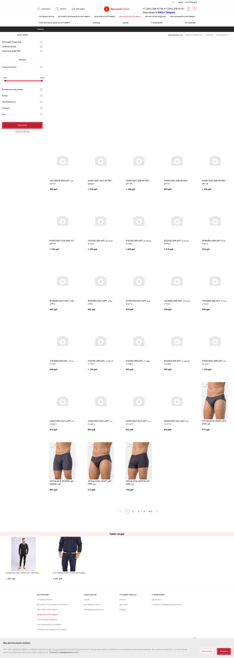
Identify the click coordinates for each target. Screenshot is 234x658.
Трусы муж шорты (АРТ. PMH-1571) (143, 481)
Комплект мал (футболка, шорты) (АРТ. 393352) (113, 181)
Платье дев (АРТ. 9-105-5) (176, 241)
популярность (222, 35)
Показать (22, 125)
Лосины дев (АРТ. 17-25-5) (177, 301)
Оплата (122, 600)
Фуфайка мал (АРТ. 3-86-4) (63, 301)
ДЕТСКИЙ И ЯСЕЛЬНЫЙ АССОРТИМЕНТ (74, 17)
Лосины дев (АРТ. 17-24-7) (62, 361)
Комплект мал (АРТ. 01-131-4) (102, 421)
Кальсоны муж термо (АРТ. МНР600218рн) (25, 573)
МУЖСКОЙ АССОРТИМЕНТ (130, 17)
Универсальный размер (12, 89)
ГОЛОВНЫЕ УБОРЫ (46, 17)
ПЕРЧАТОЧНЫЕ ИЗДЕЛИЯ (155, 17)
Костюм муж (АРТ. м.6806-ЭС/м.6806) (69, 573)
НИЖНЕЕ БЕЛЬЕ (9, 47)
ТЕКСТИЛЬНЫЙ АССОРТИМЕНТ (183, 17)
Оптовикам (190, 23)
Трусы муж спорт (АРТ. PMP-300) (104, 481)
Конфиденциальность (94, 610)
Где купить (157, 600)
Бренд (4, 96)
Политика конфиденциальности (167, 605)
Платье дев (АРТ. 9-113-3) (100, 241)
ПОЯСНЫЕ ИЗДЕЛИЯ (11, 51)
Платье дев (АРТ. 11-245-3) (177, 361)
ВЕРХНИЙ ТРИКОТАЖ (11, 42)
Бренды (96, 23)
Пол (4, 114)
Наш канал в (153, 12)
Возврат (122, 610)
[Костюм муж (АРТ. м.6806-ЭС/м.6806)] (70, 548)
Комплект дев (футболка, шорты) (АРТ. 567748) (150, 181)
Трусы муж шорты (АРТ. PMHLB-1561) (68, 481)
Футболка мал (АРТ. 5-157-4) (140, 301)
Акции (126, 23)
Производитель (9, 102)
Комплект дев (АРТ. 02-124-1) (216, 361)
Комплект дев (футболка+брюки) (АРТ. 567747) (188, 181)
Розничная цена (9, 67)
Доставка (123, 605)
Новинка (6, 108)
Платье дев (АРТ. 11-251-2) (100, 361)
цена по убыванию (194, 35)
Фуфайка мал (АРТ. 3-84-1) (101, 301)
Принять (224, 651)
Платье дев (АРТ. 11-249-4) (139, 361)
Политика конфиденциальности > (64, 652)
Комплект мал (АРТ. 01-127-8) (141, 421)
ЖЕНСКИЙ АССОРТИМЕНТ (105, 17)
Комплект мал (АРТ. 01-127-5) (179, 421)
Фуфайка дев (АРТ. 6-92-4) (215, 241)
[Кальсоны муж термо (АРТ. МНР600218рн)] (23, 548)
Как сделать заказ (92, 605)
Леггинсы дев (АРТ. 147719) (63, 181)
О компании (156, 23)
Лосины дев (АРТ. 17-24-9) (215, 301)
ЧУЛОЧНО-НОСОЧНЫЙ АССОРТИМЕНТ (54, 23)
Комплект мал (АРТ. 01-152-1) (64, 421)
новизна (209, 35)
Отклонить (207, 651)
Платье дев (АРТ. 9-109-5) (138, 241)
